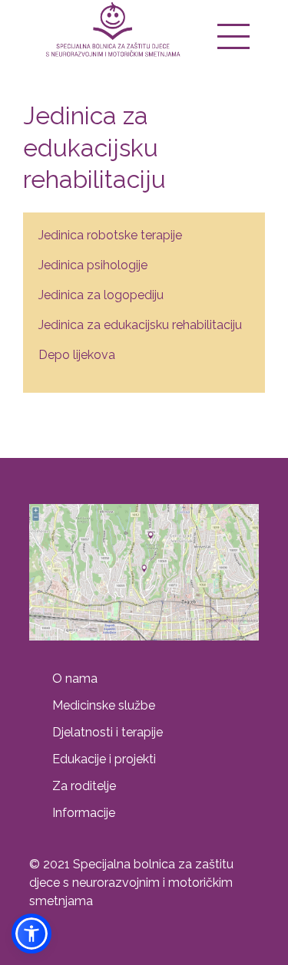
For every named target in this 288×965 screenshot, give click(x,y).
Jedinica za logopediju (101, 295)
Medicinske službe (103, 705)
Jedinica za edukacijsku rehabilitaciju (140, 325)
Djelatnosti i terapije (107, 732)
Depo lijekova (76, 354)
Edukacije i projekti (104, 759)
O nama (75, 678)
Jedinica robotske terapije (110, 235)
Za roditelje (84, 786)
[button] (31, 933)
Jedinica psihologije (92, 265)
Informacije (83, 812)
